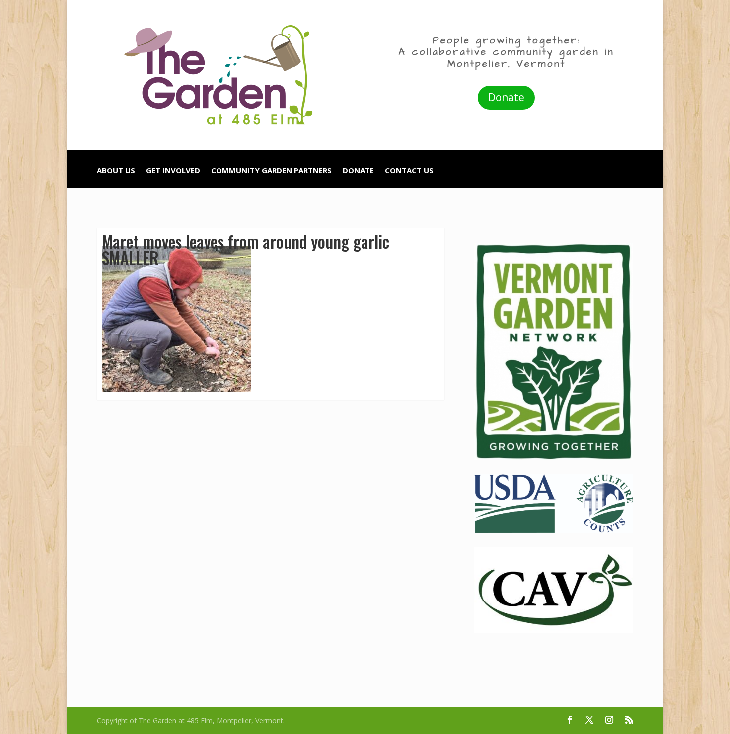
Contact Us (409, 171)
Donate (506, 97)
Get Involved (173, 171)
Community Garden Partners (271, 171)
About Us (116, 171)
